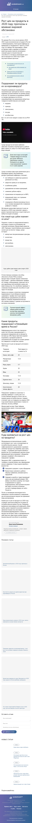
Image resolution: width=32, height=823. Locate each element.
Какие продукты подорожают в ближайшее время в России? (15, 72)
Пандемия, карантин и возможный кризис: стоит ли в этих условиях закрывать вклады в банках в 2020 (15, 650)
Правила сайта (8, 806)
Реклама (19, 808)
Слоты (16, 744)
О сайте (13, 808)
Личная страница (13, 526)
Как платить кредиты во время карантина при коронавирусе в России (14, 592)
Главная (4, 14)
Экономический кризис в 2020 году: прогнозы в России (15, 564)
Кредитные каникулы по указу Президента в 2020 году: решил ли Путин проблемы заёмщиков (16, 679)
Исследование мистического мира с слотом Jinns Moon (21, 765)
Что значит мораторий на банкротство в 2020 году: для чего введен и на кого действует (15, 707)
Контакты (25, 806)
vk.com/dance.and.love (11, 532)
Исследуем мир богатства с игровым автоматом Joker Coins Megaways (22, 756)
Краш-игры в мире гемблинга (21, 747)
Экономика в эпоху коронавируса (15, 14)
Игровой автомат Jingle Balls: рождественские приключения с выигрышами (22, 775)
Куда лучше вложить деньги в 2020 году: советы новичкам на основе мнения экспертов (15, 621)
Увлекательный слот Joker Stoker (22, 784)
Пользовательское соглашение (16, 818)
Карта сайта (17, 806)
